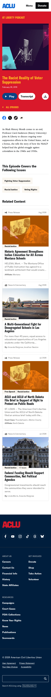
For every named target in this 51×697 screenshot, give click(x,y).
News (5, 626)
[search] (45, 678)
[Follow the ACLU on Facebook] (5, 536)
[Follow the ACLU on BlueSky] (42, 536)
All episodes (12, 107)
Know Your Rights (11, 620)
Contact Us (8, 567)
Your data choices (10, 667)
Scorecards (8, 638)
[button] (16, 118)
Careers (6, 561)
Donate (42, 5)
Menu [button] (29, 5)
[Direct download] (45, 96)
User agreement (9, 663)
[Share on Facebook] (4, 118)
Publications (9, 632)
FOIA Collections (11, 614)
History (6, 579)
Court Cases (8, 608)
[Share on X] (10, 118)
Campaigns (8, 603)
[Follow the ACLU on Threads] (35, 536)
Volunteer (33, 579)
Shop (31, 567)
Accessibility (26, 667)
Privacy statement (27, 663)
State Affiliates (10, 585)
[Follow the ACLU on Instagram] (20, 536)
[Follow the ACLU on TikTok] (27, 536)
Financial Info (9, 573)
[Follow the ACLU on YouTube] (13, 536)
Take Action (35, 573)
